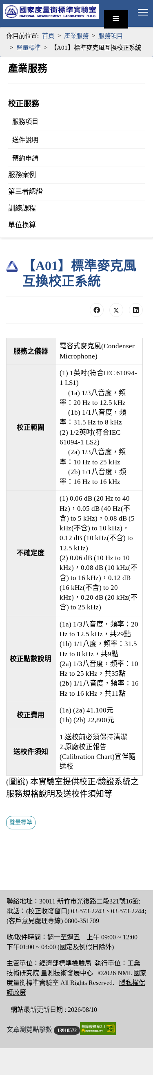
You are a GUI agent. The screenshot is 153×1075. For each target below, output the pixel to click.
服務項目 (25, 121)
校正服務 (23, 103)
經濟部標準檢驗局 (65, 963)
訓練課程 (22, 208)
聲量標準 (20, 822)
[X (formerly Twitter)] (116, 310)
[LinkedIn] (136, 310)
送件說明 (25, 139)
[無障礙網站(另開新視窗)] (98, 1028)
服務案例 (22, 175)
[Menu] (143, 12)
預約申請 (25, 158)
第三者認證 (25, 192)
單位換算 (22, 225)
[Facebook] (97, 310)
